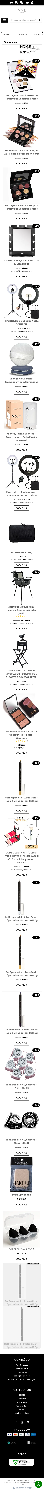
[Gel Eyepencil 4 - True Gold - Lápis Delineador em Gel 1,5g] (22, 961)
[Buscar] (39, 20)
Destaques (22, 1402)
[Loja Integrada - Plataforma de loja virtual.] (22, 1488)
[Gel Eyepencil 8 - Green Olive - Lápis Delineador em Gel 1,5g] (22, 1284)
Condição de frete (22, 1376)
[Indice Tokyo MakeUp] (22, 10)
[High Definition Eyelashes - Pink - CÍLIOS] (22, 1074)
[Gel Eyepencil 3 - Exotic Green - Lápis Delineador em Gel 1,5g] (22, 1327)
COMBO (22, 1395)
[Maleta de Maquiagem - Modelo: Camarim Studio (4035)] (22, 601)
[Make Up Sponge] (22, 1183)
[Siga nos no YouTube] (22, 1422)
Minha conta (22, 1368)
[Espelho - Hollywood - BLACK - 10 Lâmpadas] (22, 251)
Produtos (22, 1398)
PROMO (22, 1409)
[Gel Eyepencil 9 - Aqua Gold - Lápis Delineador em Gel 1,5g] (22, 787)
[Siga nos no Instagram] (28, 1422)
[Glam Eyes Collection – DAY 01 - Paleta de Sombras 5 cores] (22, 84)
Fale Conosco (22, 1365)
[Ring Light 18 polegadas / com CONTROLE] (22, 312)
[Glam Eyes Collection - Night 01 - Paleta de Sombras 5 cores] (22, 195)
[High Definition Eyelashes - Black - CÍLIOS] (22, 1129)
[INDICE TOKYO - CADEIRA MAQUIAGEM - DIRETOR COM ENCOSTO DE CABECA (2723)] (22, 663)
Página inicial (11, 42)
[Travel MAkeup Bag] (22, 541)
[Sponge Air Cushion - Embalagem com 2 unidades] (22, 368)
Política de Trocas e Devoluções (22, 1379)
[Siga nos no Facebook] (16, 1422)
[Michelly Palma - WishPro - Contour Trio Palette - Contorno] (22, 725)
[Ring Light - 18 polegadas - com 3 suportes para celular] (22, 483)
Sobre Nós (22, 1372)
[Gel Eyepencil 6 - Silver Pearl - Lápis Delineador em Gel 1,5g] (22, 906)
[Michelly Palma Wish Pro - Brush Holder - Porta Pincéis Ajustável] (22, 425)
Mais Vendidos (22, 1406)
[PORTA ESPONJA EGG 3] (22, 1237)
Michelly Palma (22, 1413)
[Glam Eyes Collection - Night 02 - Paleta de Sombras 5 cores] (22, 139)
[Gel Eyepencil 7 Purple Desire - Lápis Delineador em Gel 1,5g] (22, 1019)
